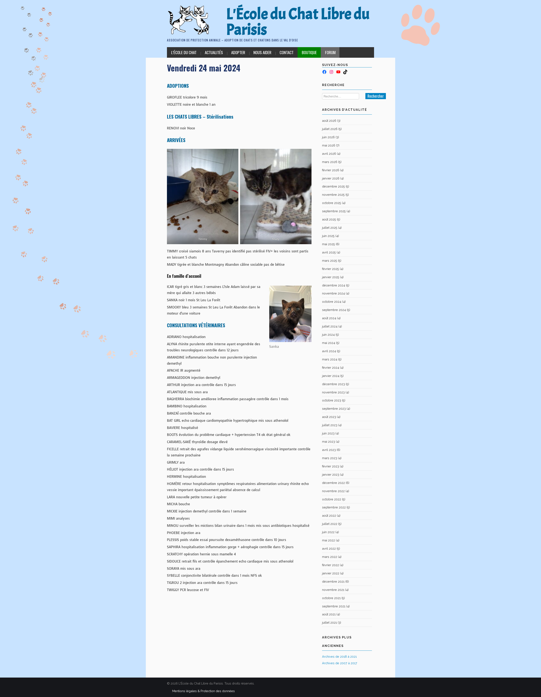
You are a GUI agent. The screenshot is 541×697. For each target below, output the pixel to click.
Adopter (238, 52)
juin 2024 (328, 334)
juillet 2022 (329, 524)
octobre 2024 (331, 301)
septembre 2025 (334, 211)
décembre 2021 (333, 581)
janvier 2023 (330, 474)
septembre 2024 (334, 310)
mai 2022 (328, 540)
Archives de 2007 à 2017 (339, 663)
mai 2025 (328, 244)
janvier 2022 (330, 573)
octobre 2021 (331, 598)
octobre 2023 (331, 400)
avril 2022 (329, 548)
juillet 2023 (329, 425)
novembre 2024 (333, 293)
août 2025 (329, 219)
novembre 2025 (333, 194)
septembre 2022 (334, 507)
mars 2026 (329, 162)
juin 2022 (328, 532)
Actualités (214, 52)
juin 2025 (328, 236)
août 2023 (329, 417)
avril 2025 (329, 252)
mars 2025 (329, 260)
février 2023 (330, 466)
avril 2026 (329, 153)
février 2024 (330, 367)
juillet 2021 (329, 622)
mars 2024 (329, 359)
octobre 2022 (331, 499)
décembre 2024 (333, 285)
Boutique (309, 52)
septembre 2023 (334, 408)
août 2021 (329, 614)
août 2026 (329, 120)
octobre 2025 (331, 203)
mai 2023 (328, 441)
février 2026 (330, 170)
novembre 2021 (333, 590)
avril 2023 (329, 450)
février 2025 (330, 269)
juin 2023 (328, 433)
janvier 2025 (330, 277)
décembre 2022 (333, 483)
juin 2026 (328, 137)
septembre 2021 (333, 606)
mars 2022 (329, 557)
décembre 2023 (333, 384)
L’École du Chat (184, 52)
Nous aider (262, 52)
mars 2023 (329, 458)
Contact (287, 52)
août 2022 (329, 515)
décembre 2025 (333, 186)
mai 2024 (328, 343)
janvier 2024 (330, 376)
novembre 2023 (333, 392)
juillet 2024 (329, 326)
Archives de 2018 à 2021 (339, 656)
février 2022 (330, 565)
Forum (330, 52)
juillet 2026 (329, 129)
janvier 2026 (330, 178)
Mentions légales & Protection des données (203, 691)
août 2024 (329, 318)
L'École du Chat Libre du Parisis (298, 22)
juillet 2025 (329, 227)
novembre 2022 (333, 491)
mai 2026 (328, 145)
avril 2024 (329, 351)
